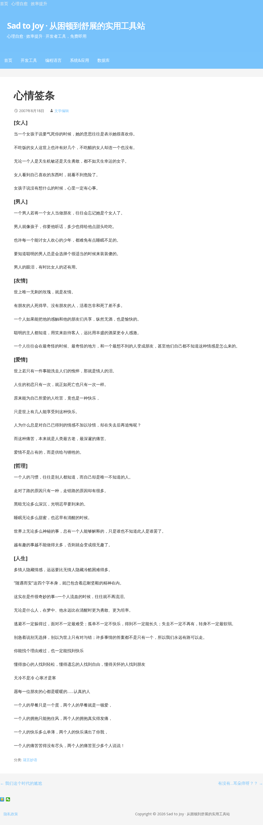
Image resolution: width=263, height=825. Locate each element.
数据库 (103, 60)
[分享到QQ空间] (2, 799)
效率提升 (39, 3)
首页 (4, 3)
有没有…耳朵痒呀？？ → (240, 783)
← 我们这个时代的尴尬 (21, 783)
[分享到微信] (8, 799)
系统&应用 (79, 60)
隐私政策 (11, 813)
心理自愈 (19, 3)
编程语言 (53, 60)
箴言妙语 (30, 759)
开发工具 (29, 60)
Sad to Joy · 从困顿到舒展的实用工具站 (76, 25)
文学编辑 (61, 110)
